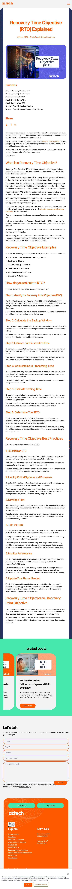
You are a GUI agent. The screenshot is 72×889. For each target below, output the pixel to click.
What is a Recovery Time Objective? (18, 91)
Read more (27, 706)
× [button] (67, 873)
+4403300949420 (42, 836)
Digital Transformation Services (20, 853)
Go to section (69, 440)
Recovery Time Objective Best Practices (19, 106)
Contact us (21, 805)
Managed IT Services (16, 839)
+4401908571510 (41, 843)
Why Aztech (12, 858)
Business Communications (18, 850)
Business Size (13, 834)
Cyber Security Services (17, 842)
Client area (50, 805)
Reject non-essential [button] (41, 884)
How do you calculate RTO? (15, 97)
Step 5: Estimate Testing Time (16, 100)
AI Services (12, 855)
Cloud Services (14, 847)
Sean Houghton (48, 37)
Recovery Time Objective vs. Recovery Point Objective (24, 109)
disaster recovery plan (50, 141)
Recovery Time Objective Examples (18, 94)
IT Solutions (12, 845)
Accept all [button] (28, 884)
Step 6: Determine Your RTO (15, 103)
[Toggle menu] (68, 3)
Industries (12, 837)
